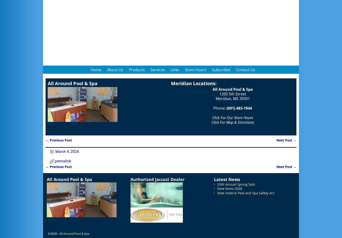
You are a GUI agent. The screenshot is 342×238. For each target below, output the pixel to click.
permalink (63, 161)
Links (175, 69)
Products (137, 69)
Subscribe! (221, 69)
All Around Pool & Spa (74, 233)
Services (158, 69)
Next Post (286, 140)
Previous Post (59, 140)
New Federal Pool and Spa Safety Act (245, 193)
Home (96, 69)
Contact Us (245, 69)
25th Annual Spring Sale (236, 184)
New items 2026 (229, 188)
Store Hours (195, 69)
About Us (115, 69)
